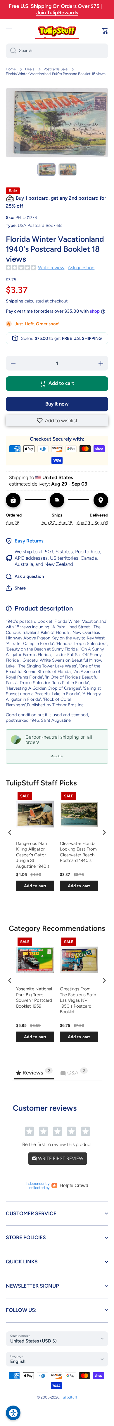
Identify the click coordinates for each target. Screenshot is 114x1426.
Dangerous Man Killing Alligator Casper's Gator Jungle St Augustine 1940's (32, 855)
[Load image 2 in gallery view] (67, 169)
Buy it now (57, 404)
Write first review (60, 1158)
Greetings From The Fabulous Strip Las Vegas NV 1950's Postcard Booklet (78, 1000)
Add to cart (35, 886)
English (17, 1361)
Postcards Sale (56, 69)
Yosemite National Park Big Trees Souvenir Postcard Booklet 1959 (34, 997)
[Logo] (57, 31)
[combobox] (57, 51)
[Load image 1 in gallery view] (46, 169)
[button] (57, 420)
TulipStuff (69, 1397)
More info (57, 756)
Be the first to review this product (57, 1144)
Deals (29, 69)
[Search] (11, 51)
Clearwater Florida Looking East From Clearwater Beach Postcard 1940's (78, 852)
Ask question (81, 267)
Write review (51, 267)
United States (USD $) (33, 1341)
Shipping (14, 301)
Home (11, 69)
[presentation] (10, 832)
